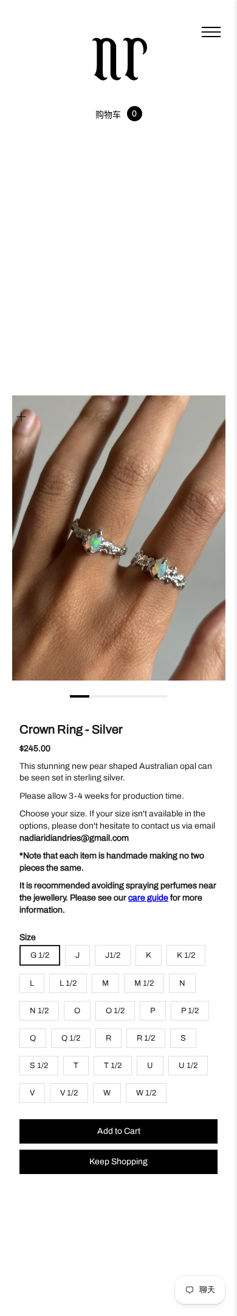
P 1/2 (190, 1010)
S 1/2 (39, 1065)
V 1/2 (69, 1093)
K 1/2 (186, 955)
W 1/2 (146, 1093)
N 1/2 (39, 1010)
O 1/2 (115, 1010)
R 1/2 (146, 1038)
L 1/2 (68, 983)
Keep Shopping (118, 1161)
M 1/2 (144, 983)
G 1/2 (39, 955)
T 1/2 (113, 1065)
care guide (148, 897)
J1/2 (112, 955)
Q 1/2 (70, 1038)
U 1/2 (188, 1065)
